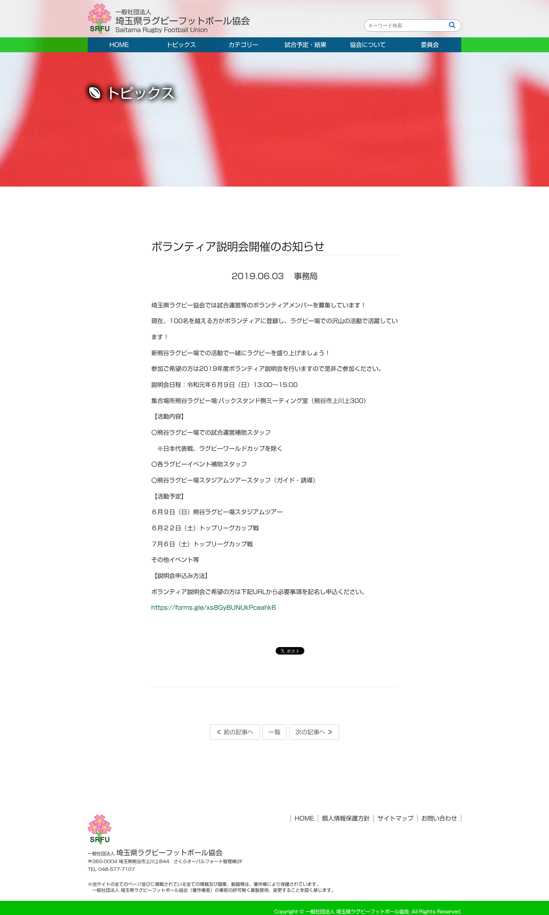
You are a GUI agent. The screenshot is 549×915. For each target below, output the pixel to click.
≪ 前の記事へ (235, 732)
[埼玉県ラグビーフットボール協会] (101, 19)
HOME (119, 45)
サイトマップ (395, 818)
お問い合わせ (439, 818)
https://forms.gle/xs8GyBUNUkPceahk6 (213, 607)
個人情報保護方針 (346, 818)
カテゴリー (243, 45)
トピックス (181, 45)
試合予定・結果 (305, 45)
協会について (368, 45)
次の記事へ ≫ (314, 732)
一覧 (274, 732)
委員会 (430, 45)
